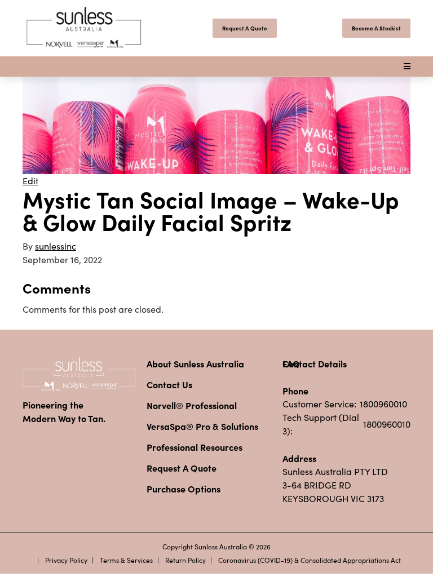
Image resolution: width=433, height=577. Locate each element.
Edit (30, 181)
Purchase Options (183, 488)
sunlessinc (55, 246)
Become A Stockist (376, 28)
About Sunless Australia (195, 363)
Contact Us (169, 384)
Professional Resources (194, 447)
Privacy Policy (66, 560)
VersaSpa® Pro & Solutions (202, 426)
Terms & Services (126, 560)
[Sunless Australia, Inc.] (85, 28)
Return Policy (185, 560)
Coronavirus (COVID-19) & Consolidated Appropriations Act (309, 560)
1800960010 (383, 404)
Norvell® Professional (192, 405)
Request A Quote (244, 28)
